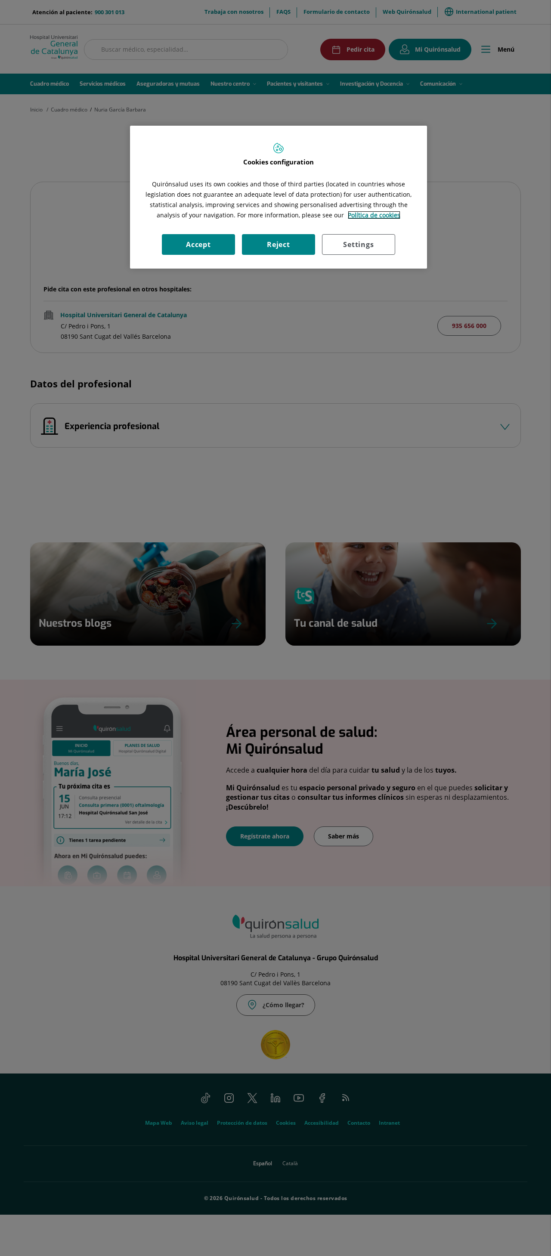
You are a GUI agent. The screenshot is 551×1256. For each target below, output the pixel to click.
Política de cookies (374, 215)
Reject (278, 244)
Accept (198, 244)
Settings (358, 244)
